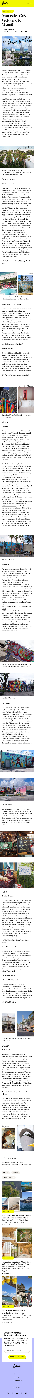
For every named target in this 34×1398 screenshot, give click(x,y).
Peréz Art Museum (8, 1056)
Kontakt (17, 1377)
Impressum (17, 1384)
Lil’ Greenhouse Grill (9, 506)
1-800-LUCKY (7, 987)
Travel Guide (8, 1177)
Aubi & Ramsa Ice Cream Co (11, 956)
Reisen (15, 1172)
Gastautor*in (6, 1225)
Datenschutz (17, 1387)
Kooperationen (17, 1380)
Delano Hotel (6, 313)
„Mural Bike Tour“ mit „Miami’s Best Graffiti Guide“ (16, 607)
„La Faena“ (5, 197)
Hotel (5, 1172)
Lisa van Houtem (20, 31)
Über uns (17, 1374)
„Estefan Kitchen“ (7, 909)
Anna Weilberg (7, 1322)
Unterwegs (7, 11)
